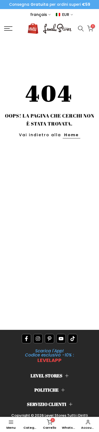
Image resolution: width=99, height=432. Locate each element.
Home (71, 135)
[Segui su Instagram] (38, 338)
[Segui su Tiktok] (72, 338)
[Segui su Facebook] (26, 338)
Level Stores (56, 415)
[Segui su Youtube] (61, 338)
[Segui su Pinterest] (49, 338)
